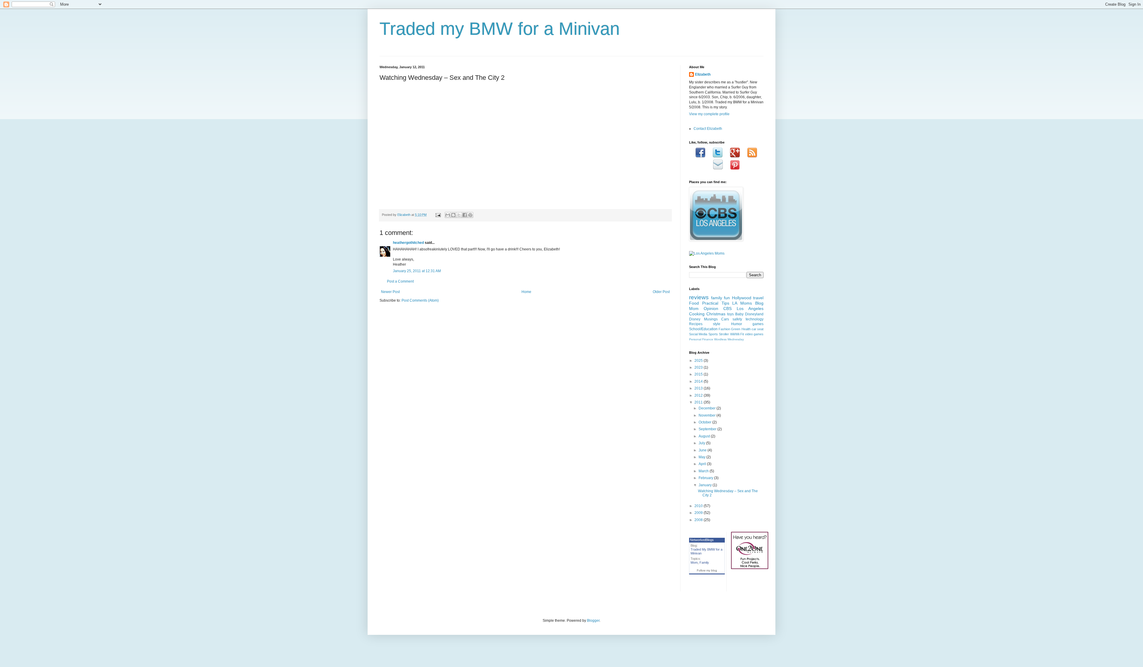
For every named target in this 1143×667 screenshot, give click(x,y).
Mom (694, 562)
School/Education (703, 329)
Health (746, 329)
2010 (699, 506)
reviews (699, 297)
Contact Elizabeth (708, 129)
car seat (757, 329)
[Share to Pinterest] (470, 215)
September (708, 429)
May (702, 457)
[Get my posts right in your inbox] (718, 168)
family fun (720, 297)
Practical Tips (715, 303)
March (704, 471)
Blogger (593, 620)
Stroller (724, 334)
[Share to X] (459, 215)
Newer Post (390, 292)
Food (694, 303)
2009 (699, 513)
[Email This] (448, 215)
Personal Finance (701, 339)
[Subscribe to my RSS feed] (752, 157)
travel (758, 297)
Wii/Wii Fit (737, 334)
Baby (739, 314)
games (757, 324)
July (702, 443)
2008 (699, 520)
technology (754, 319)
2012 (699, 395)
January (706, 485)
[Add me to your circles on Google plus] (735, 157)
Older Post (661, 292)
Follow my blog (707, 570)
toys (730, 314)
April (703, 464)
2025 (699, 361)
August (705, 436)
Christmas (715, 313)
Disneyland (754, 314)
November (707, 415)
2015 (699, 374)
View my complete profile (709, 114)
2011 (699, 402)
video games (754, 334)
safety (737, 319)
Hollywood (741, 297)
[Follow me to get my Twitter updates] (718, 157)
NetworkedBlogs (702, 540)
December (707, 408)
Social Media (698, 334)
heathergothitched (408, 243)
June (703, 450)
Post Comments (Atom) (420, 300)
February (706, 478)
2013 (699, 388)
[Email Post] (438, 214)
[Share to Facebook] (465, 215)
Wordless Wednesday (729, 339)
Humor (736, 324)
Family (704, 562)
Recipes (695, 324)
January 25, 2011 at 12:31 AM (417, 271)
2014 (699, 381)
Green (735, 329)
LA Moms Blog (747, 303)
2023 (699, 367)
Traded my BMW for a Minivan (500, 29)
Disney (694, 319)
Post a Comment (400, 281)
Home (526, 292)
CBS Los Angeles (743, 308)
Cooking (697, 313)
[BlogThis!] (453, 215)
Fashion (724, 329)
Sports (713, 334)
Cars (725, 319)
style (716, 324)
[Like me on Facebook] (700, 157)
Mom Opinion (703, 308)
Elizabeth (703, 74)
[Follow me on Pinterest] (735, 168)
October (705, 422)
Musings (711, 319)
